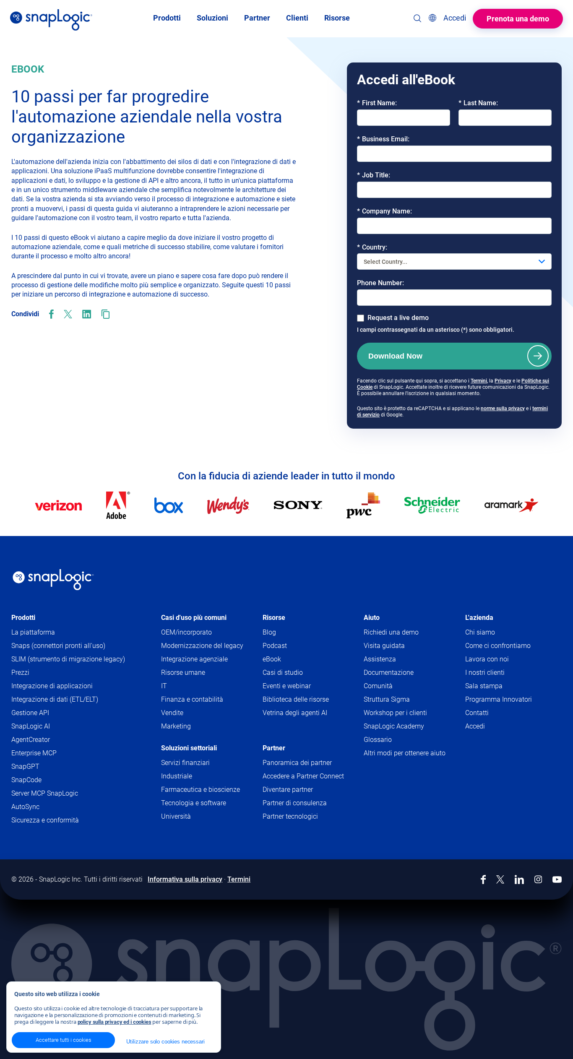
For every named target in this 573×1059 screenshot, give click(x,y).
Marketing (176, 726)
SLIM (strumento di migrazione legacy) (68, 659)
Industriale (176, 776)
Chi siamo (480, 632)
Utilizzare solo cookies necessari (165, 1041)
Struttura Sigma (387, 699)
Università (176, 816)
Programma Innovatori (498, 699)
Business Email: (383, 139)
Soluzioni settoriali (189, 748)
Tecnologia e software (193, 803)
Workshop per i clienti (395, 713)
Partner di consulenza (295, 803)
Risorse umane (183, 673)
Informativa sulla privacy (185, 879)
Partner (274, 748)
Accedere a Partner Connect (303, 776)
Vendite (172, 713)
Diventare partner (288, 790)
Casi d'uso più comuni (194, 618)
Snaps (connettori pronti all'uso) (58, 646)
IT (164, 686)
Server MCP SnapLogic (44, 793)
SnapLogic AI (30, 726)
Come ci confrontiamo (498, 646)
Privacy (503, 381)
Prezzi (20, 673)
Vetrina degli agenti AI (295, 713)
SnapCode (26, 780)
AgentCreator (30, 740)
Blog (269, 632)
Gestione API (30, 713)
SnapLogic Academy (394, 726)
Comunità (394, 686)
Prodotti (23, 618)
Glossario (378, 740)
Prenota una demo (518, 18)
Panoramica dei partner (297, 763)
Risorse (274, 618)
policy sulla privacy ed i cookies (114, 1022)
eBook (272, 659)
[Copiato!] (105, 314)
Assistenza (396, 659)
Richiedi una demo (391, 632)
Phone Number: (380, 283)
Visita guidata (384, 646)
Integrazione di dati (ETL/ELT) (54, 699)
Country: (372, 247)
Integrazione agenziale (194, 659)
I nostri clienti (485, 673)
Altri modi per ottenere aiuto (404, 753)
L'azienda (479, 618)
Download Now (395, 356)
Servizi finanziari (185, 763)
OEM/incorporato (186, 632)
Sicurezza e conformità (45, 820)
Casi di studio (283, 673)
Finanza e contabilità (192, 699)
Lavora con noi (487, 659)
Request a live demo (398, 318)
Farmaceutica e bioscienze (200, 790)
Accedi (475, 726)
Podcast (275, 646)
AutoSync (25, 807)
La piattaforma (33, 632)
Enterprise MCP (34, 753)
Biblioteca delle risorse (296, 699)
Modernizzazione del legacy (202, 646)
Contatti (477, 713)
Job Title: (373, 175)
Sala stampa (484, 686)
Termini (479, 381)
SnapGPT (25, 766)
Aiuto (372, 618)
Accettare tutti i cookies (63, 1040)
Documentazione (405, 673)
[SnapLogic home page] (53, 579)
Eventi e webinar (287, 686)
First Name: (377, 103)
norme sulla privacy (503, 408)
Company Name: (384, 211)
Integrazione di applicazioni (52, 686)
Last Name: (478, 103)
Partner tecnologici (290, 816)
